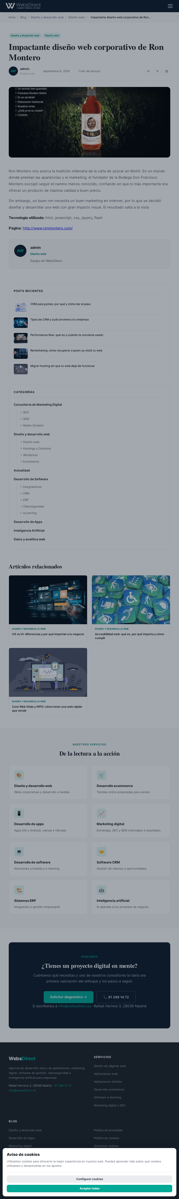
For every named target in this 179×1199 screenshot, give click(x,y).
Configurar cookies (89, 1179)
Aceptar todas (90, 1188)
